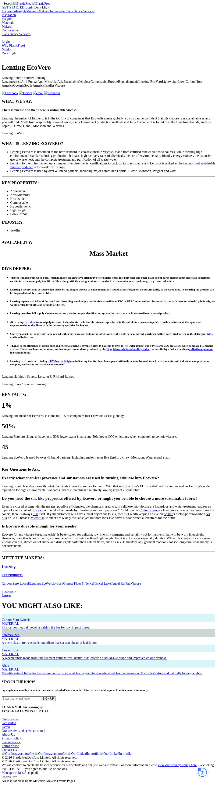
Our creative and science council (23, 730)
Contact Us (9, 750)
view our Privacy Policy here (177, 765)
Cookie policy (11, 742)
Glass (210, 333)
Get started (9, 723)
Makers (44, 11)
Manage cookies (13, 772)
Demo (6, 727)
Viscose (108, 152)
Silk (35, 514)
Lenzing (15, 152)
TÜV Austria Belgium (61, 361)
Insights (21, 11)
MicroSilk (37, 518)
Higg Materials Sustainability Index (128, 349)
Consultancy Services (80, 11)
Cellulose (30, 322)
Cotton (144, 510)
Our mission (10, 719)
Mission (7, 49)
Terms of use (10, 746)
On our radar (57, 11)
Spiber (168, 514)
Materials (32, 11)
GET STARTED (13, 7)
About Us (8, 734)
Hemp (154, 510)
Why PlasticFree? (13, 45)
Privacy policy (11, 738)
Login (29, 7)
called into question (201, 349)
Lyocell (38, 510)
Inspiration (9, 11)
